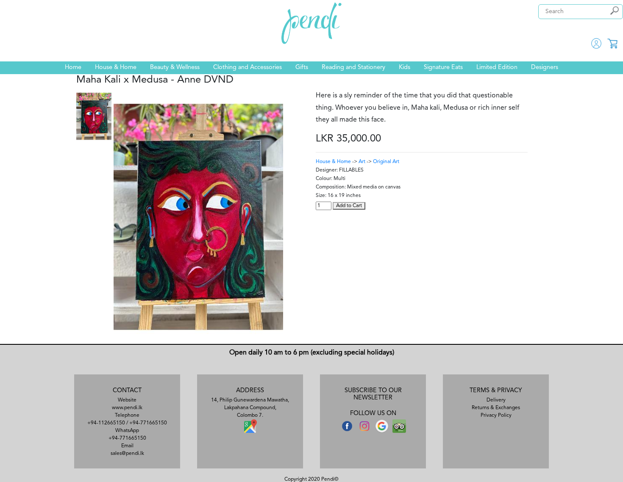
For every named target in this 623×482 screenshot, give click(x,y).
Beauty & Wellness (175, 67)
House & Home (115, 67)
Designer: (327, 170)
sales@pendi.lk (127, 453)
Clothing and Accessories (247, 67)
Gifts (301, 67)
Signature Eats (443, 67)
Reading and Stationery (353, 67)
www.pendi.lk (127, 407)
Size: (321, 195)
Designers (544, 67)
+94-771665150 (148, 423)
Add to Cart (349, 205)
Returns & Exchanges (496, 407)
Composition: (331, 187)
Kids (404, 67)
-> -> (357, 161)
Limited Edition (496, 67)
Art (362, 161)
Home (73, 67)
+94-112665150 (106, 423)
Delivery (496, 400)
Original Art (386, 161)
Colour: (324, 178)
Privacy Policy (496, 415)
